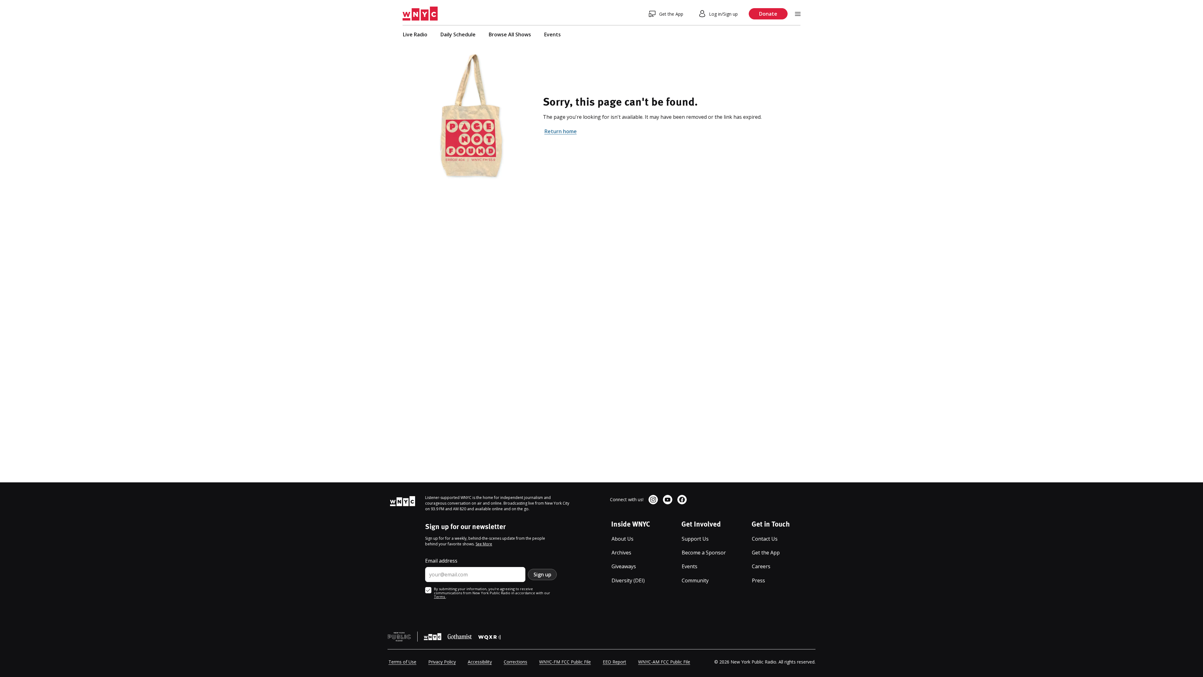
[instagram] (653, 499)
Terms (440, 596)
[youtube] (667, 499)
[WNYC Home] (420, 14)
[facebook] (682, 499)
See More (484, 544)
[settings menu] (798, 14)
